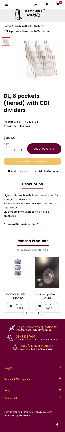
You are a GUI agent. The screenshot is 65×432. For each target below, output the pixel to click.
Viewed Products (32, 250)
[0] (58, 4)
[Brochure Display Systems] (32, 15)
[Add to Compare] (25, 261)
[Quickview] (25, 276)
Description (32, 184)
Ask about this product (34, 161)
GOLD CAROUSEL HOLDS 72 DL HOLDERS (28, 294)
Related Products (33, 240)
